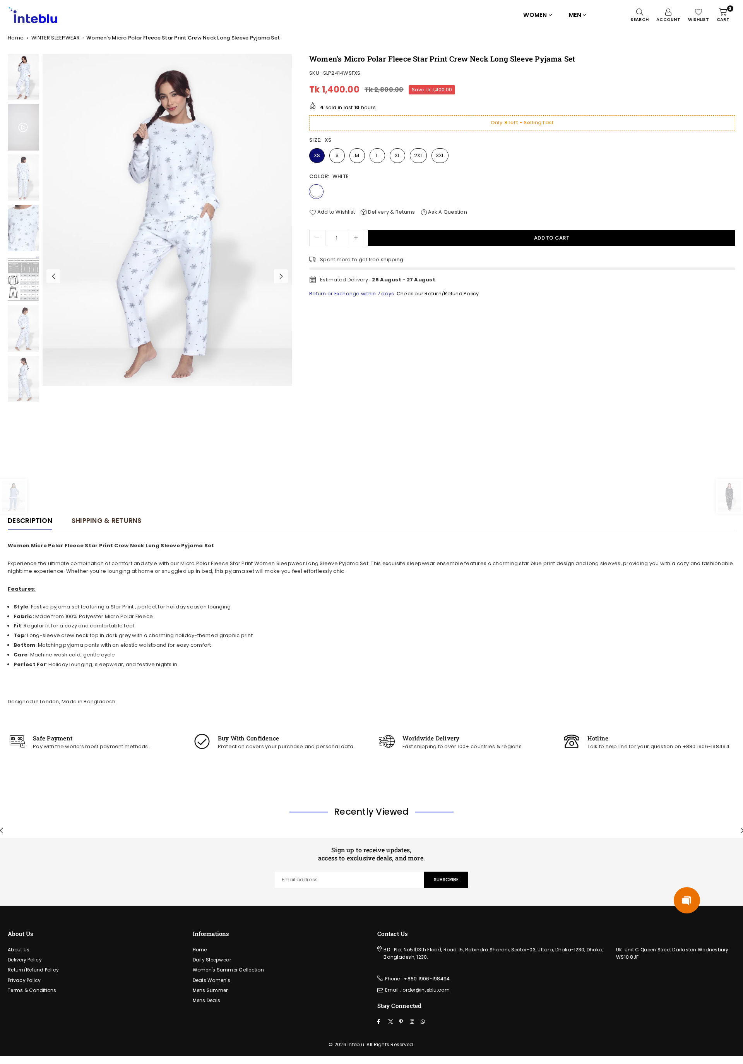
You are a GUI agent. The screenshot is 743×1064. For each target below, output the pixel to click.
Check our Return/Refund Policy (438, 293)
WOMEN (535, 15)
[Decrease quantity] (317, 238)
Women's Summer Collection (228, 969)
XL (397, 155)
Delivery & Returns (391, 212)
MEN (575, 15)
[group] (167, 220)
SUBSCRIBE (446, 879)
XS (317, 155)
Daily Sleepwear (212, 959)
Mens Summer (210, 990)
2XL (418, 155)
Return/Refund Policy (33, 969)
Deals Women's (211, 980)
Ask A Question (447, 212)
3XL (440, 155)
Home (16, 37)
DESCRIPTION (30, 520)
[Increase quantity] (356, 238)
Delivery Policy (25, 959)
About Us (18, 949)
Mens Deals (207, 1000)
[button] (281, 276)
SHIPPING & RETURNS (107, 520)
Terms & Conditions (32, 990)
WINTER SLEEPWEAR (55, 37)
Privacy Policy (24, 980)
